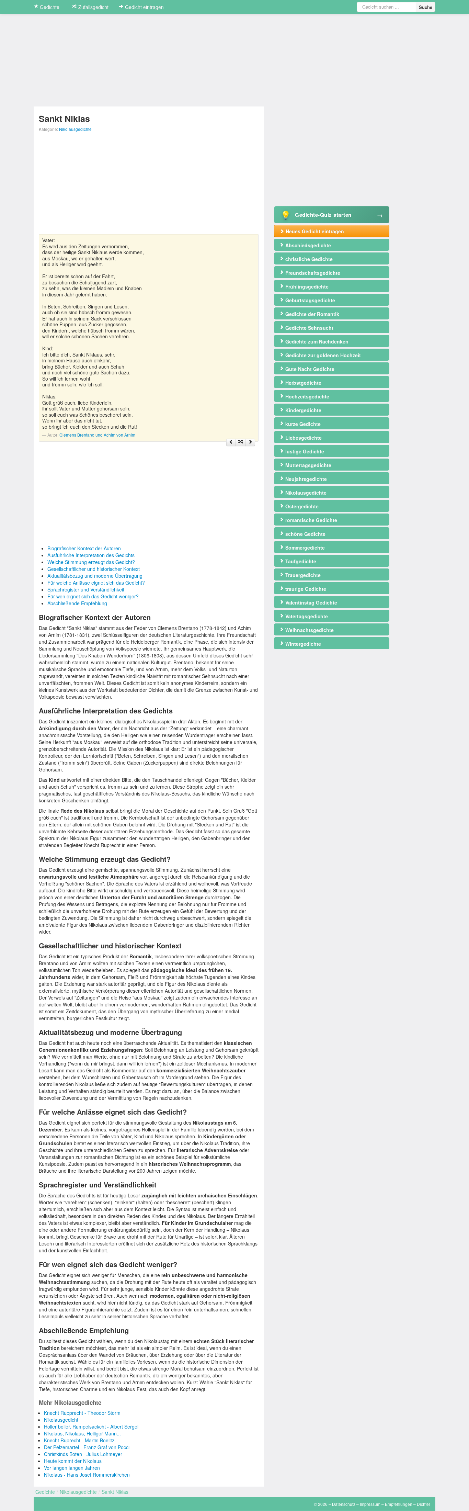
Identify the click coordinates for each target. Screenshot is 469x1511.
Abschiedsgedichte (307, 245)
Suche (425, 7)
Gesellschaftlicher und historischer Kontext (93, 568)
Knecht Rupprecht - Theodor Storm (82, 1412)
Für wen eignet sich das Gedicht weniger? (93, 596)
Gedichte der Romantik (311, 314)
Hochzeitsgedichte (306, 396)
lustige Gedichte (304, 451)
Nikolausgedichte (75, 129)
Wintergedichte (302, 643)
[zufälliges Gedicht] (241, 442)
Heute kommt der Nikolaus (73, 1460)
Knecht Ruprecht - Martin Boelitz (79, 1440)
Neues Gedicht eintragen (314, 231)
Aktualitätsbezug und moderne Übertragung (94, 575)
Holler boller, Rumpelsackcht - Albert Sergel (91, 1426)
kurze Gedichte (302, 423)
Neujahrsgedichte (305, 478)
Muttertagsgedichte (307, 465)
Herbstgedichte (302, 382)
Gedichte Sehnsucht (308, 327)
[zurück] (231, 442)
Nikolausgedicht (61, 1419)
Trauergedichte (302, 575)
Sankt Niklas (115, 1491)
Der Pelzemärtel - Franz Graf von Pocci (86, 1447)
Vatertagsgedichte (306, 616)
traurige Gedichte (305, 588)
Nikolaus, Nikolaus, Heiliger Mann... (82, 1433)
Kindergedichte (302, 410)
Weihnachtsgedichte (309, 630)
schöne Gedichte (304, 533)
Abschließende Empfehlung (77, 603)
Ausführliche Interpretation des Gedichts (91, 555)
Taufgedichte (300, 561)
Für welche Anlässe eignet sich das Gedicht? (96, 582)
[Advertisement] (149, 186)
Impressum (370, 1504)
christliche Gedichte (308, 259)
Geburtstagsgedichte (309, 300)
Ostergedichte (301, 506)
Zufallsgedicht (92, 6)
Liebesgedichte (303, 437)
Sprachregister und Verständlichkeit (85, 589)
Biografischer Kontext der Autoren (84, 548)
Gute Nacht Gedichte (309, 368)
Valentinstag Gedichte (310, 602)
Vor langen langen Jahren (72, 1467)
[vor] (250, 442)
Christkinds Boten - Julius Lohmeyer (83, 1454)
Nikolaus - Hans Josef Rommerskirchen (87, 1474)
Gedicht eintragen (144, 6)
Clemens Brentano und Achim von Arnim (97, 435)
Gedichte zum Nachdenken (316, 341)
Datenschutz (343, 1504)
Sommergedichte (304, 547)
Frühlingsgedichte (306, 286)
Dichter (423, 1504)
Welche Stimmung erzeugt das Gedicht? (91, 562)
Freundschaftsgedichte (312, 272)
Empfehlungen (398, 1504)
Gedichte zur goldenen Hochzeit (322, 355)
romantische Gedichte (310, 520)
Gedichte (48, 6)
